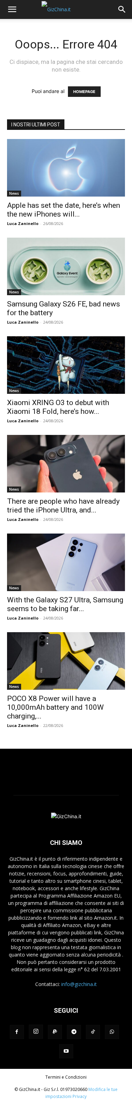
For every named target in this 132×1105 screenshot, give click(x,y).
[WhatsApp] (112, 1032)
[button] (12, 9)
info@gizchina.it (79, 984)
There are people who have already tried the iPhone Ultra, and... (63, 505)
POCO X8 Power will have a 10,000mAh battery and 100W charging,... (55, 707)
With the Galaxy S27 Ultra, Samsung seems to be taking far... (65, 604)
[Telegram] (74, 1032)
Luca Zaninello (22, 223)
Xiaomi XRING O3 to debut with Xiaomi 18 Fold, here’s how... (58, 407)
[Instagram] (36, 1032)
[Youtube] (66, 1051)
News (14, 193)
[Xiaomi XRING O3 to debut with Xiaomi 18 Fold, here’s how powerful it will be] (66, 365)
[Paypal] (55, 1032)
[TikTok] (93, 1032)
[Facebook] (17, 1032)
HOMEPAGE (84, 91)
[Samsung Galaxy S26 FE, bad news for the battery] (66, 266)
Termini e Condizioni (66, 1077)
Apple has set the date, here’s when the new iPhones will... (63, 209)
